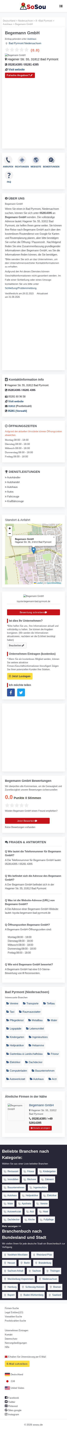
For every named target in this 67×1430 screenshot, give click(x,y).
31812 (11, 406)
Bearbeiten (15, 645)
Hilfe (7, 1347)
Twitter (11, 1402)
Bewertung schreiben (32, 612)
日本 (12, 1381)
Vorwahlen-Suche (13, 1316)
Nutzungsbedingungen (16, 1343)
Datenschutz (11, 1338)
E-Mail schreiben (17, 1363)
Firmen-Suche (12, 1308)
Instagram (13, 1414)
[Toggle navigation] (61, 6)
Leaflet (39, 582)
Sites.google (14, 1410)
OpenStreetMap (53, 582)
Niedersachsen (32, 43)
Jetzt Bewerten (25, 820)
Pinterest (12, 1406)
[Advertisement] (33, 112)
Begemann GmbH (41, 1105)
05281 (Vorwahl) (17, 410)
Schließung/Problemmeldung (20, 288)
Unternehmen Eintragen (16, 1330)
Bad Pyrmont (16, 43)
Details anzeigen (41, 1128)
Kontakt (9, 1334)
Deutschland (16, 1374)
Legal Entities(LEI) (14, 1312)
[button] (33, 550)
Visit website (16, 69)
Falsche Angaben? (18, 75)
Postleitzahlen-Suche (15, 1320)
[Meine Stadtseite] (33, 6)
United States (17, 1388)
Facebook (13, 1397)
